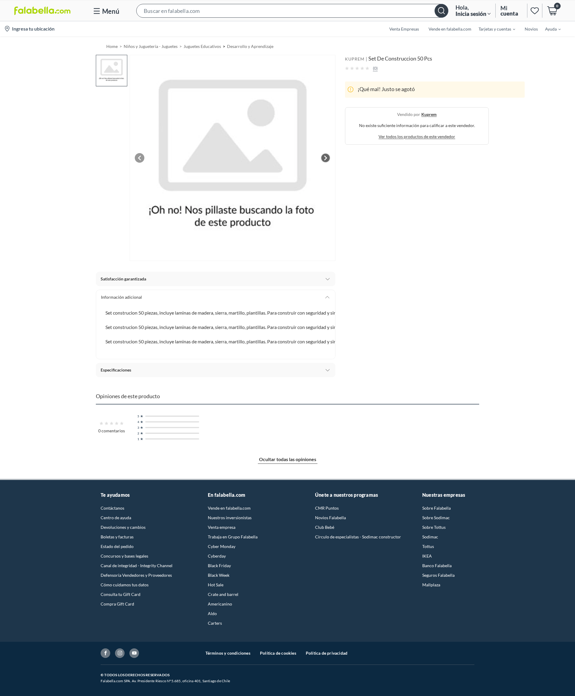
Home (112, 46)
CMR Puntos (327, 508)
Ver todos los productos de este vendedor (417, 136)
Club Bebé (324, 527)
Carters (215, 623)
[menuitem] (493, 29)
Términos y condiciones (227, 653)
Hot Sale (215, 584)
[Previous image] (139, 158)
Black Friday (219, 565)
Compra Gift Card (117, 603)
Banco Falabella (437, 565)
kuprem (429, 114)
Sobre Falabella (436, 508)
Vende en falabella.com (229, 508)
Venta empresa (221, 527)
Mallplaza (431, 584)
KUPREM (354, 58)
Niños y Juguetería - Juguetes (151, 46)
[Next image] (325, 158)
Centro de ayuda (116, 517)
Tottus (428, 546)
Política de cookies (278, 653)
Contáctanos (112, 508)
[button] (292, 10)
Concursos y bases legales (124, 555)
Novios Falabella (330, 517)
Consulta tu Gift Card (120, 594)
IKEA (427, 555)
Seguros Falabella (438, 575)
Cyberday (217, 555)
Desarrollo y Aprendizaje (250, 46)
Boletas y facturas (117, 536)
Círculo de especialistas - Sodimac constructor (358, 536)
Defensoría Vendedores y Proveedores (136, 575)
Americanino (220, 603)
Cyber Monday (221, 546)
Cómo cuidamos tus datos (125, 584)
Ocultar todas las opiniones (287, 459)
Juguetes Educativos (202, 46)
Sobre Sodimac (436, 517)
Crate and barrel (223, 594)
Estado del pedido (117, 546)
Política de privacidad (326, 653)
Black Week (218, 575)
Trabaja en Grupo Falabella (233, 536)
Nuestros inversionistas (230, 517)
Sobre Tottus (434, 527)
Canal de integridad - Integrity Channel (136, 565)
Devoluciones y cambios (123, 527)
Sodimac (430, 536)
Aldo (212, 613)
